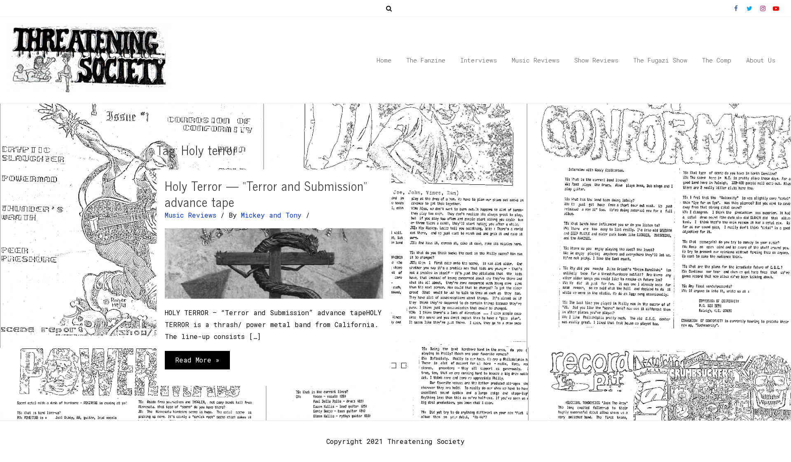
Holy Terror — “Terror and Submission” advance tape (266, 193)
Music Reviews (190, 215)
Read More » (197, 362)
